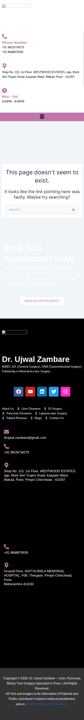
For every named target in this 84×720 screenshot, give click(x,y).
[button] (42, 117)
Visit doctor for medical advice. (47, 704)
